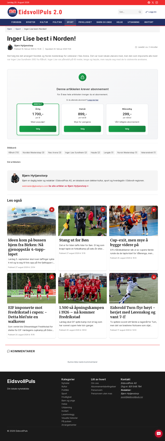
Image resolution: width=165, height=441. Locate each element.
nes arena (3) (54, 152)
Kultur (44, 22)
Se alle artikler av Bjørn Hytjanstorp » (68, 186)
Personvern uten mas (101, 393)
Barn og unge (104, 22)
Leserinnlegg (67, 414)
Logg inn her (92, 100)
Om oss (95, 383)
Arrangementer (68, 425)
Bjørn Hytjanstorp (23, 45)
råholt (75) (14, 152)
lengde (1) (108, 152)
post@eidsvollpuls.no (132, 397)
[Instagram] (156, 2)
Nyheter (30, 22)
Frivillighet (85, 22)
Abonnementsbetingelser (103, 386)
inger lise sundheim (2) (76, 152)
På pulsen (66, 421)
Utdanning (134, 22)
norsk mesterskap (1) (127, 152)
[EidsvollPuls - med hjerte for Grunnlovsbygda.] (35, 12)
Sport (70, 22)
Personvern (96, 390)
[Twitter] (153, 2)
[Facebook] (149, 2)
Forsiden (16, 22)
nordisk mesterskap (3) (33, 152)
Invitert (149, 22)
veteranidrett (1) (148, 152)
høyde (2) (95, 152)
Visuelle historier (69, 418)
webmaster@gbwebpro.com (35, 186)
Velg (38, 129)
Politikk (57, 22)
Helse (120, 22)
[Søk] (140, 12)
